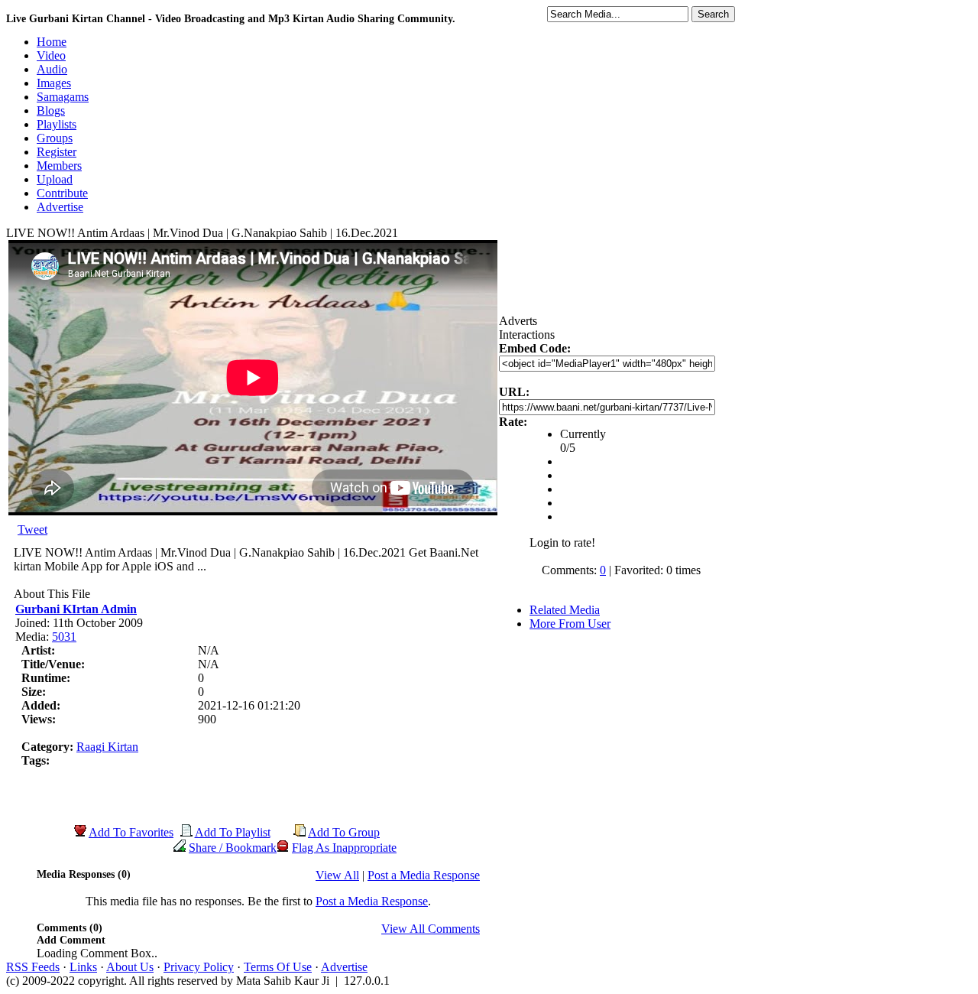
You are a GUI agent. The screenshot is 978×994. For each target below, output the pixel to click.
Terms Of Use (278, 966)
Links (83, 966)
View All (337, 875)
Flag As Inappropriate (344, 847)
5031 (64, 636)
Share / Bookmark (233, 847)
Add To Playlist (232, 832)
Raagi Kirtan (107, 746)
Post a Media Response (424, 875)
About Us (130, 966)
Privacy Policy (199, 966)
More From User (569, 623)
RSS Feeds (33, 966)
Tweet (32, 529)
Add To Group (344, 832)
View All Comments (430, 928)
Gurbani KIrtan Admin (76, 609)
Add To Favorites (131, 832)
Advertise (344, 966)
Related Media (564, 609)
